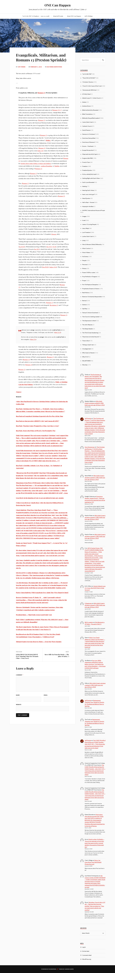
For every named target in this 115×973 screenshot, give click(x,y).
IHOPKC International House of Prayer (93, 210)
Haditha (56, 166)
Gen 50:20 (45, 267)
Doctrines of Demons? (88, 142)
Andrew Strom (86, 106)
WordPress (52, 969)
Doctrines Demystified (54, 67)
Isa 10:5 (36, 249)
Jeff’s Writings (89, 16)
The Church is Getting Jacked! (91, 316)
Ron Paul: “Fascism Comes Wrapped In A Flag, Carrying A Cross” (37, 426)
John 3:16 (40, 151)
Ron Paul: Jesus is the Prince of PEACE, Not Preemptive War (35, 431)
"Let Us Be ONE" (87, 74)
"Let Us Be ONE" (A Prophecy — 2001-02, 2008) (35, 16)
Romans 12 (26, 359)
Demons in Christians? (88, 134)
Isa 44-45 (22, 247)
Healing (84, 186)
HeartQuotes (86, 198)
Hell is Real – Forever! (88, 202)
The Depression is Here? (89, 320)
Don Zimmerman (90, 447)
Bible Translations (87, 114)
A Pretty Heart (86, 94)
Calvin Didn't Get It (87, 122)
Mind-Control (86, 248)
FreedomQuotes (87, 170)
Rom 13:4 (33, 339)
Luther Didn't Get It (88, 236)
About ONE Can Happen (74, 16)
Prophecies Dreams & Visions (90, 288)
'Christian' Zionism (87, 82)
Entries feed (85, 951)
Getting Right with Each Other (91, 178)
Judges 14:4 (53, 267)
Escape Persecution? (88, 150)
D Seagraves (88, 603)
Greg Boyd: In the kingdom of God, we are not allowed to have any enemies (40, 498)
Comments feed (86, 955)
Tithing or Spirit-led (88, 344)
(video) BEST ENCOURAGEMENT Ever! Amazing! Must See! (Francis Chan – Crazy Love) (27, 656)
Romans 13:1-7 (57, 110)
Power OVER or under (88, 272)
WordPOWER (86, 361)
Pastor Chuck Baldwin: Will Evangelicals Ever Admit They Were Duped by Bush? (42, 592)
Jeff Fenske (21, 67)
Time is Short (86, 340)
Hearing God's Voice (88, 190)
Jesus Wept (85, 228)
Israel (83, 220)
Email (46, 695)
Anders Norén (69, 969)
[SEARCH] (102, 60)
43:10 (54, 247)
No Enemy (85, 256)
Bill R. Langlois (89, 622)
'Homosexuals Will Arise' (89, 90)
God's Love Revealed (88, 182)
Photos (84, 268)
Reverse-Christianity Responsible (92, 296)
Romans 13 (41, 93)
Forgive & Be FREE (87, 158)
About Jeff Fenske (58, 16)
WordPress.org (86, 959)
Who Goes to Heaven (88, 352)
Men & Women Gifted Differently (92, 244)
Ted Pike (84, 308)
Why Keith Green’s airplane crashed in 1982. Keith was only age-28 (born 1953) (95, 403)
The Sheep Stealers (87, 328)
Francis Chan (86, 162)
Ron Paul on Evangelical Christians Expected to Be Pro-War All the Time (39, 416)
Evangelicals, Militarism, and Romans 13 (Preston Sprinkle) (41, 57)
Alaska (84, 102)
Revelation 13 (54, 305)
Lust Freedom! (86, 232)
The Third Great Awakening (90, 332)
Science (84, 304)
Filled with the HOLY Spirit (90, 154)
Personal (84, 264)
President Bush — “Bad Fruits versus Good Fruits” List (34, 615)
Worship (84, 365)
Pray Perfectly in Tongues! (89, 276)
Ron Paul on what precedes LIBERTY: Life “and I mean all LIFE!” (37, 421)
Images (84, 216)
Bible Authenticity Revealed (90, 110)
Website (18, 704)
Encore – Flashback (87, 146)
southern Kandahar (46, 166)
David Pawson (86, 130)
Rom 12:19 (58, 332)
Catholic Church (87, 126)
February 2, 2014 (36, 67)
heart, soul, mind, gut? (88, 194)
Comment (19, 675)
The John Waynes (87, 324)
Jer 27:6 (49, 247)
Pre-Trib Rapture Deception (90, 284)
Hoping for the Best (88, 206)
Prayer (84, 280)
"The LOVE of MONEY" (89, 78)
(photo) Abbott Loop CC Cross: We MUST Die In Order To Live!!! (95, 588)
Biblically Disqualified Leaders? (91, 118)
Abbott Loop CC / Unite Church (91, 98)
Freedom (84, 166)
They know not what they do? (90, 336)
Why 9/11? (85, 357)
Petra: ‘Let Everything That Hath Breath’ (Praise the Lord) (93, 862)
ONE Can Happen (58, 5)
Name (18, 695)
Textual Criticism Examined (90, 312)
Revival (84, 300)
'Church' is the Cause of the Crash (92, 86)
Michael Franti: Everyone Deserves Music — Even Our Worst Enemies (38, 641)
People (84, 260)
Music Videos (86, 252)
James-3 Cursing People (89, 224)
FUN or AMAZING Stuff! (89, 174)
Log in (84, 947)
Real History (85, 292)
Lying (83, 240)
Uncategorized (86, 349)
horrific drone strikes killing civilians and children (36, 163)
